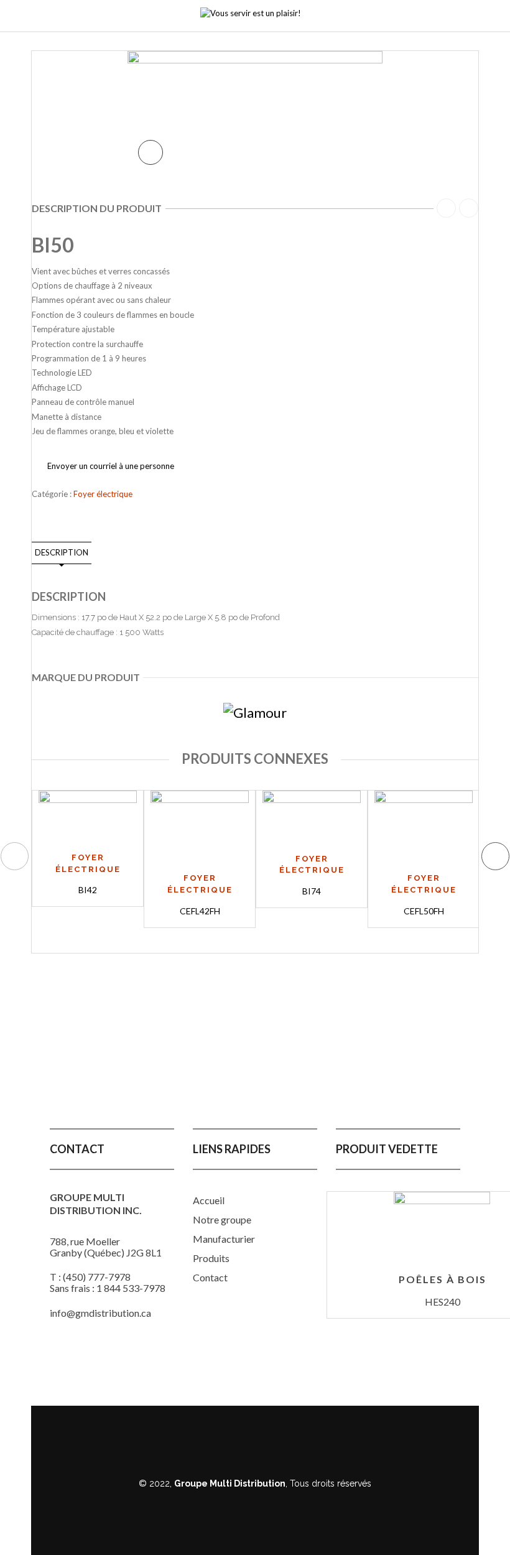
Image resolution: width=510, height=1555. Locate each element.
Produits (211, 1258)
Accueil (209, 1200)
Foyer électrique (102, 494)
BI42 (87, 889)
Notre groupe (222, 1219)
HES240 (442, 1301)
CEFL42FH (200, 911)
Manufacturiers (226, 1239)
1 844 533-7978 (130, 1288)
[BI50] (255, 91)
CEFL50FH (424, 911)
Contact (210, 1277)
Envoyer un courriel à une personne (110, 466)
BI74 (311, 891)
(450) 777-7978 (97, 1277)
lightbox (150, 152)
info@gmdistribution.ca (100, 1313)
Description (61, 552)
